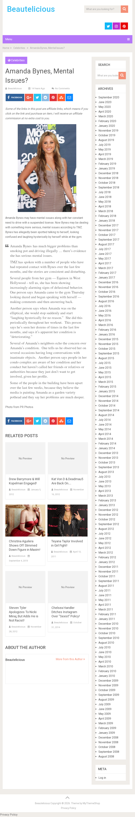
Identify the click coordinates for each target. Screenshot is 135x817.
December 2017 (108, 225)
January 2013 (106, 505)
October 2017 (106, 235)
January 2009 (106, 732)
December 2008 (108, 737)
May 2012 (104, 543)
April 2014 (104, 434)
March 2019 (105, 159)
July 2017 (104, 249)
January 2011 (106, 619)
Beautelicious (31, 9)
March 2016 (105, 325)
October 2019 (106, 135)
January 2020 (106, 126)
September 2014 (108, 410)
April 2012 (104, 548)
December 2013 (108, 453)
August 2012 (106, 529)
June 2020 (104, 102)
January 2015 (106, 391)
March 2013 (105, 495)
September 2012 (108, 524)
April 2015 (104, 377)
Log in (102, 777)
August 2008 (106, 756)
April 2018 (104, 206)
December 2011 (108, 566)
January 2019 (106, 168)
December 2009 (108, 680)
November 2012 (108, 514)
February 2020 (107, 121)
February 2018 (107, 216)
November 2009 (108, 685)
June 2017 (104, 254)
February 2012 (107, 557)
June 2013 (104, 481)
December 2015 (108, 339)
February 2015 (107, 386)
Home (6, 48)
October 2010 (106, 633)
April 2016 (104, 320)
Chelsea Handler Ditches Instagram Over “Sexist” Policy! (66, 612)
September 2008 (108, 751)
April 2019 (104, 154)
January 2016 (106, 334)
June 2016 (104, 310)
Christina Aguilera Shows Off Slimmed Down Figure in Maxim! (24, 545)
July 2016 (104, 306)
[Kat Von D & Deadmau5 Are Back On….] (68, 458)
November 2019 (108, 130)
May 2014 (104, 429)
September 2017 (108, 239)
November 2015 (108, 344)
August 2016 (106, 301)
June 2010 (104, 652)
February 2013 (107, 500)
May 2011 (104, 600)
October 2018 (106, 182)
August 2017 (106, 244)
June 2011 (104, 595)
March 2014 (105, 438)
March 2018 (105, 211)
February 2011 (107, 614)
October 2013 (106, 462)
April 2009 (104, 718)
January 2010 (106, 676)
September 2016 (108, 296)
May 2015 (104, 372)
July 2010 (104, 647)
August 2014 (106, 415)
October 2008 (106, 747)
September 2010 (108, 638)
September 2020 (108, 97)
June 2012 (104, 538)
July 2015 (104, 363)
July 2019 (104, 144)
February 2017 (107, 272)
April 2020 (104, 111)
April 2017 (104, 263)
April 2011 (104, 604)
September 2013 (108, 467)
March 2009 (105, 723)
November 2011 (108, 571)
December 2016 (108, 282)
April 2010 (104, 661)
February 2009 (107, 728)
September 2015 (108, 353)
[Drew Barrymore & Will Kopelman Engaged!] (25, 458)
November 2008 (108, 742)
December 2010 (108, 623)
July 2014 (104, 419)
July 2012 (104, 533)
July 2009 (104, 704)
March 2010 (105, 666)
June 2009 (104, 709)
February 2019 (107, 163)
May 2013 (104, 486)
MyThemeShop (91, 803)
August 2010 (106, 642)
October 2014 (106, 405)
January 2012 (106, 562)
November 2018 (108, 178)
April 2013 (104, 491)
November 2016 (108, 287)
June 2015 (104, 367)
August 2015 (106, 358)
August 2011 (106, 585)
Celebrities (19, 48)
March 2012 (105, 552)
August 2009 (106, 699)
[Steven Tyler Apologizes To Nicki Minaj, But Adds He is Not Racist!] (25, 587)
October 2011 (106, 576)
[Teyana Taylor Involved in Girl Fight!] (67, 521)
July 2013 (104, 476)
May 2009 (104, 713)
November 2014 (108, 401)
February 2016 (107, 329)
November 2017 (108, 230)
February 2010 (107, 671)
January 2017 (106, 277)
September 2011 (108, 581)
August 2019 (106, 140)
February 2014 (107, 443)
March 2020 (105, 116)
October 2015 (106, 348)
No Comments (62, 88)
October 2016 (106, 291)
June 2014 (104, 424)
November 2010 (108, 628)
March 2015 (105, 382)
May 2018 (104, 201)
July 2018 (104, 192)
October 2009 (106, 690)
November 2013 (108, 457)
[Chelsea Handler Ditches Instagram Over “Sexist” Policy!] (68, 587)
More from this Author (69, 659)
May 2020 (104, 107)
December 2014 (108, 396)
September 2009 (108, 695)
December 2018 (108, 173)
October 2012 (106, 519)
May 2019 (104, 149)
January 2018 (106, 220)
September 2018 (108, 187)
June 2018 (104, 197)
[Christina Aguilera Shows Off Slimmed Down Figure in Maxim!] (25, 521)
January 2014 (106, 448)
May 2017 (104, 258)
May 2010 (104, 657)
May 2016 (104, 315)
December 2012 (108, 510)
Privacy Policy (68, 808)
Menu (8, 39)
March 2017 (105, 268)
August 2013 (106, 472)
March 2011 (105, 609)
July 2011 (104, 590)
